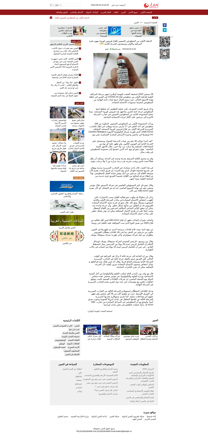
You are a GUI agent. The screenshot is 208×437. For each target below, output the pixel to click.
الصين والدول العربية (67, 228)
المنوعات (111, 18)
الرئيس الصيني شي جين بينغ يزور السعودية (100, 379)
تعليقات (102, 18)
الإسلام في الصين (72, 354)
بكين (80, 373)
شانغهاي (78, 376)
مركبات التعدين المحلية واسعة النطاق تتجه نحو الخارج (149, 339)
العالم (116, 12)
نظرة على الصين (67, 212)
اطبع (107, 49)
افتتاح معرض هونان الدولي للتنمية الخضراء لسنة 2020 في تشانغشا (64, 76)
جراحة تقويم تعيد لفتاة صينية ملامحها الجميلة (58, 168)
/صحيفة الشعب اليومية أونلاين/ (100, 311)
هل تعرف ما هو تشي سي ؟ (106, 386)
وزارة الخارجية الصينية (80, 416)
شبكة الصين (114, 416)
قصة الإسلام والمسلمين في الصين (140, 397)
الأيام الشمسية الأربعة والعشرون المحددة (101, 375)
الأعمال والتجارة (76, 12)
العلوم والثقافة (62, 12)
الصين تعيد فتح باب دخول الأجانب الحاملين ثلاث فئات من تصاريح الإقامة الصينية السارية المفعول (65, 51)
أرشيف (122, 5)
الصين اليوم (137, 419)
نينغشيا (79, 380)
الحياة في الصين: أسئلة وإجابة (142, 401)
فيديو (95, 18)
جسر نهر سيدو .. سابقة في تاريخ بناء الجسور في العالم (76, 168)
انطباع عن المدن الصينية (72, 369)
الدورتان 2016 (148, 369)
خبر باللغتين (67, 243)
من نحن (115, 5)
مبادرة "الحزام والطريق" (108, 394)
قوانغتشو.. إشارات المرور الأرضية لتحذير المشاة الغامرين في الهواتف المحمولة (58, 125)
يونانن (79, 391)
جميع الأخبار (133, 12)
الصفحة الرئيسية (150, 22)
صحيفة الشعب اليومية (70, 336)
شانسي (79, 387)
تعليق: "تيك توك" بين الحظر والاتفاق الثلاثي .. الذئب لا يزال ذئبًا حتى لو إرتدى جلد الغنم (64, 85)
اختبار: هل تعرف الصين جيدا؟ (106, 390)
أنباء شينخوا (151, 416)
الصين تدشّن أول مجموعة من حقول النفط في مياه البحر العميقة (64, 94)
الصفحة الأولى (146, 12)
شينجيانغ (78, 384)
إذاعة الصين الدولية (99, 416)
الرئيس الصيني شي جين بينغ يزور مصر (102, 383)
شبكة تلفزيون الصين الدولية (133, 416)
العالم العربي (106, 12)
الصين (123, 12)
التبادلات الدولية (92, 12)
